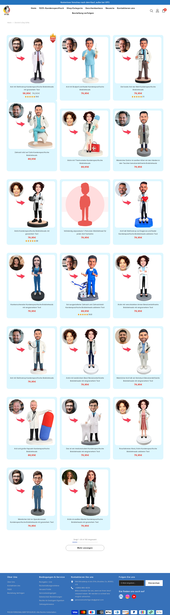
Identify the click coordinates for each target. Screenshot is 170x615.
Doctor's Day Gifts (22, 23)
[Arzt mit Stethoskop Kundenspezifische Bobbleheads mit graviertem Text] (32, 60)
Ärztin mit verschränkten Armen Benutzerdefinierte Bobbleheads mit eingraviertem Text (138, 306)
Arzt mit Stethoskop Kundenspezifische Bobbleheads (32, 378)
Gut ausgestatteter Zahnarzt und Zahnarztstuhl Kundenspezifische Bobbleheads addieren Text (85, 306)
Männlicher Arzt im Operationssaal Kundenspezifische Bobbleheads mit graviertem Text (32, 520)
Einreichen (154, 583)
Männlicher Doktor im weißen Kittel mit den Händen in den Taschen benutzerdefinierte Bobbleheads (138, 161)
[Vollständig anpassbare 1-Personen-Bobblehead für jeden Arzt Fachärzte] (85, 204)
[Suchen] (151, 10)
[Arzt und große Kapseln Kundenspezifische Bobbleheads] (32, 422)
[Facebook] (121, 596)
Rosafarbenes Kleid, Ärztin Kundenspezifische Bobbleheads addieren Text (138, 450)
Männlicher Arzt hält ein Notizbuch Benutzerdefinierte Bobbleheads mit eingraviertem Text (138, 379)
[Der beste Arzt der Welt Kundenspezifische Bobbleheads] (138, 60)
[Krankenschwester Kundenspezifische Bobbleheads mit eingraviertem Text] (32, 278)
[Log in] (157, 10)
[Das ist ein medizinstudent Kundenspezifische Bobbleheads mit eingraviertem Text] (85, 422)
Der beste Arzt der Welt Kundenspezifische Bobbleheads (138, 88)
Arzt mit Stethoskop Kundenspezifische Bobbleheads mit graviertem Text (32, 88)
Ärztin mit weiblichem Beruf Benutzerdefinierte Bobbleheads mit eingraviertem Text (85, 379)
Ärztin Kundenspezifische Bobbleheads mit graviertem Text (32, 232)
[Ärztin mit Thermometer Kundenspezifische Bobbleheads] (85, 134)
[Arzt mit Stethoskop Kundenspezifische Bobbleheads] (32, 351)
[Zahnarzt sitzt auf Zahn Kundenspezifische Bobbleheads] (32, 126)
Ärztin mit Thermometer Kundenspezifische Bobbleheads (85, 161)
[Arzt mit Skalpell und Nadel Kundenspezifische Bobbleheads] (85, 60)
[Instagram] (127, 596)
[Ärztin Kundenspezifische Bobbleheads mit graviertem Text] (32, 204)
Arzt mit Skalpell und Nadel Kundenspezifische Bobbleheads (85, 88)
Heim (9, 23)
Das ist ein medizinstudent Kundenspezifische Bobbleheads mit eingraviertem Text (85, 450)
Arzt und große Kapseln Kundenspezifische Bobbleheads (32, 450)
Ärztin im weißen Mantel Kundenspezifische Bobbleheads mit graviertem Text (85, 520)
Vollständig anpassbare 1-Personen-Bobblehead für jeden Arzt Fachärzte (85, 232)
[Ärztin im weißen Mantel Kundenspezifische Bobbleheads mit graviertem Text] (85, 492)
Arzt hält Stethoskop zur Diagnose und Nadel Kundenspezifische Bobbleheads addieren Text (138, 232)
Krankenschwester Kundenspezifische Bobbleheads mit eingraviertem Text (31, 306)
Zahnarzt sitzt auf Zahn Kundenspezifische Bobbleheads (32, 153)
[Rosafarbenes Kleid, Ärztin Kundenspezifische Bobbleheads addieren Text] (138, 422)
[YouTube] (134, 596)
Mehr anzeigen (85, 548)
